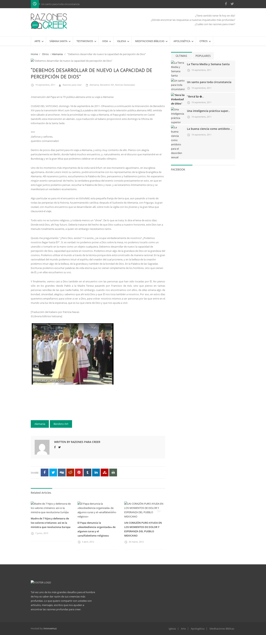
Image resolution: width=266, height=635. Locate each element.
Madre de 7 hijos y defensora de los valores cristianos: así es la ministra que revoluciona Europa (50, 523)
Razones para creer (72, 84)
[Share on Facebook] (44, 472)
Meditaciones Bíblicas (222, 628)
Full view (158, 64)
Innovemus (50, 628)
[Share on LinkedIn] (96, 472)
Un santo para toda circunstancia (60, 4)
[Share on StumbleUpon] (104, 472)
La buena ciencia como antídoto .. (209, 129)
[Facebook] (226, 3)
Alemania (57, 54)
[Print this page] (113, 472)
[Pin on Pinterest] (79, 472)
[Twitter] (232, 3)
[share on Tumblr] (87, 472)
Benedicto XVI (107, 84)
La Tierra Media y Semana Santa (208, 64)
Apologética (197, 628)
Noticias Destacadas (125, 84)
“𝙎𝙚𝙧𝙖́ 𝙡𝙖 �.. (195, 96)
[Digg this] (62, 472)
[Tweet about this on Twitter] (53, 472)
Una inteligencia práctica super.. (208, 111)
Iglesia (172, 628)
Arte (183, 628)
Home (34, 54)
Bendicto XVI (61, 424)
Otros (45, 54)
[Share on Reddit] (70, 472)
